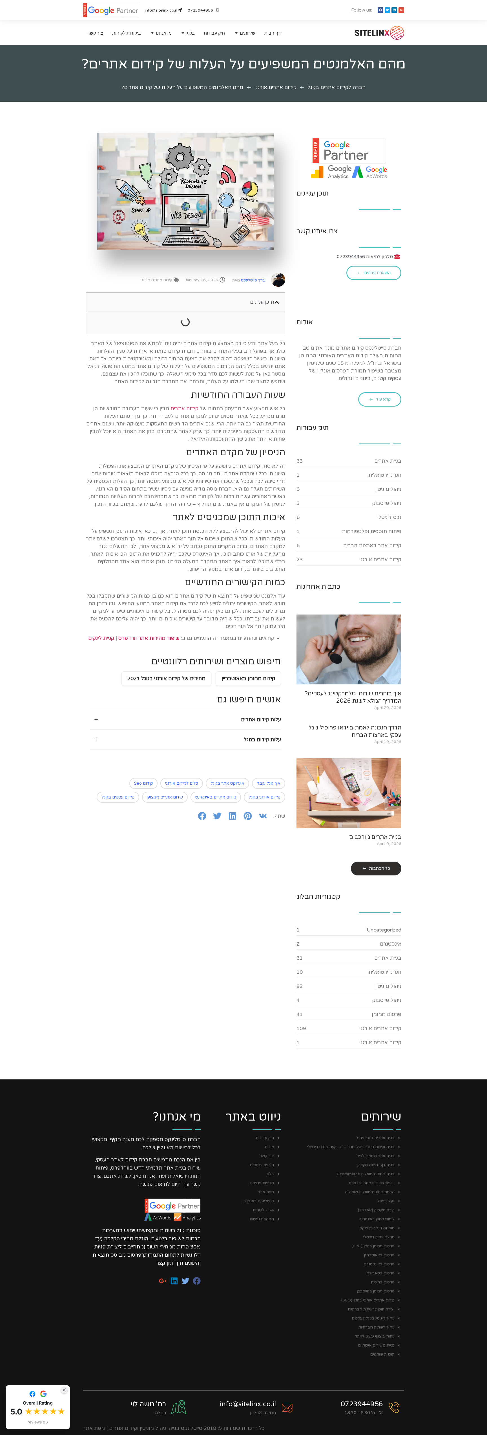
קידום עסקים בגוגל (117, 797)
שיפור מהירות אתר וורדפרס (149, 638)
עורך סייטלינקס (248, 280)
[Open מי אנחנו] (152, 33)
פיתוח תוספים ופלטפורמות (371, 531)
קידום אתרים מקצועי (165, 797)
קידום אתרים (184, 408)
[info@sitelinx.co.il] (287, 1408)
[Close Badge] (64, 1390)
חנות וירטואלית (384, 475)
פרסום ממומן (386, 1014)
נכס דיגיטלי (389, 517)
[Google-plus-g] (401, 10)
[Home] (369, 33)
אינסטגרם (390, 944)
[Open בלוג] (183, 33)
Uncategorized (384, 930)
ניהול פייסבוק (386, 503)
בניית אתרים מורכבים (375, 837)
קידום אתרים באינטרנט (215, 797)
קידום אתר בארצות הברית (372, 545)
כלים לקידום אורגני (181, 783)
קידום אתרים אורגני (275, 87)
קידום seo (143, 783)
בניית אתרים (387, 461)
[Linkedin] (394, 10)
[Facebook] (380, 10)
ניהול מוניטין (388, 489)
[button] (276, 302)
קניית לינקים (101, 638)
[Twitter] (387, 10)
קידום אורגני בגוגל (264, 797)
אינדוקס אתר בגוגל (227, 783)
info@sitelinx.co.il (248, 1404)
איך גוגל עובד (268, 783)
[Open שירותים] (236, 33)
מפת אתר (94, 1428)
